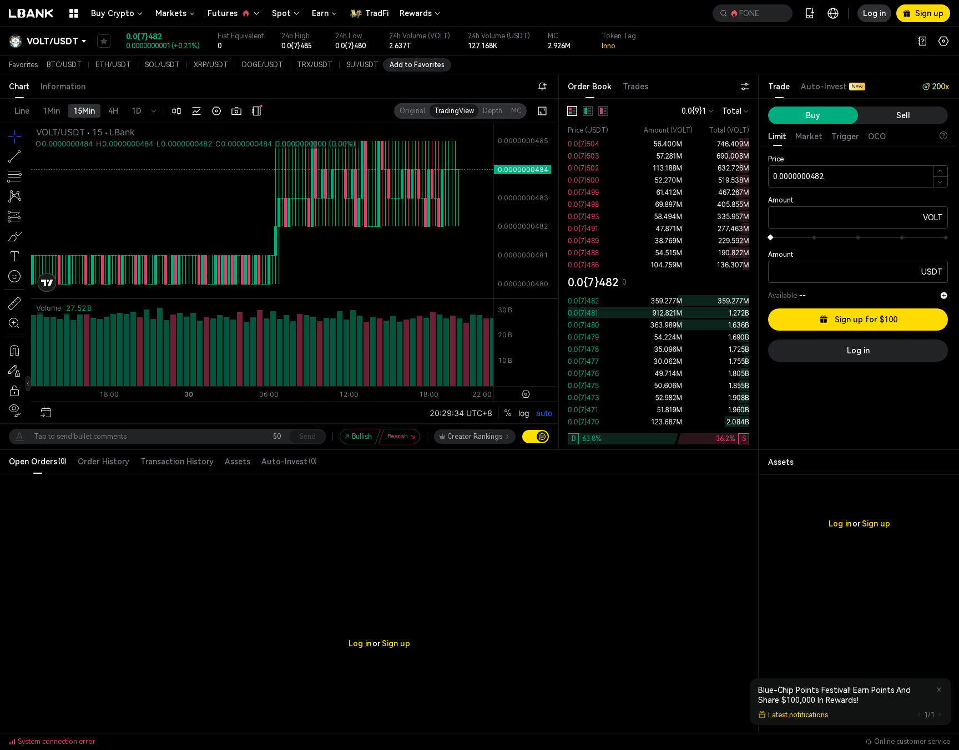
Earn (320, 13)
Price (776, 159)
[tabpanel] (658, 274)
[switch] (535, 436)
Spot (281, 13)
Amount (780, 200)
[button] (752, 13)
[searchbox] (750, 13)
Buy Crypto (112, 13)
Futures (223, 13)
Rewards (416, 13)
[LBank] (31, 13)
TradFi (376, 13)
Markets (170, 13)
